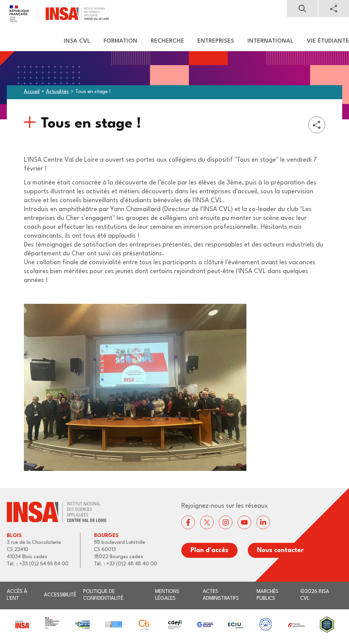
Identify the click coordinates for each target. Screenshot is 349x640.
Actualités (57, 91)
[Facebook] (188, 522)
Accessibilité (60, 595)
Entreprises (215, 41)
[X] (207, 522)
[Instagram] (225, 522)
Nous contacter (280, 550)
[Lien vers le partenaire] (22, 624)
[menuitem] (73, 41)
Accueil (32, 91)
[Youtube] (244, 522)
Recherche (167, 41)
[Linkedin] (263, 522)
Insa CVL (77, 41)
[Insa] (54, 13)
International (270, 41)
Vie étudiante (328, 41)
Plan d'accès (209, 550)
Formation (120, 41)
